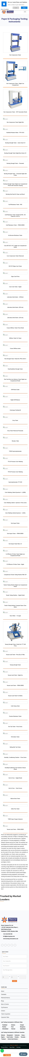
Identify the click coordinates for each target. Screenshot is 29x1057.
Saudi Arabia (10, 1037)
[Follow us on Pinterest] (15, 945)
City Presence (4, 1007)
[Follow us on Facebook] (2, 945)
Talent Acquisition (5, 1014)
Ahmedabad (5, 1029)
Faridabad (4, 1025)
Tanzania (23, 1037)
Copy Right (12, 1047)
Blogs (2, 1001)
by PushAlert (5, 9)
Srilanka (17, 1037)
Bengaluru (22, 1027)
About (2, 991)
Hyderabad (22, 1029)
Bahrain (3, 1035)
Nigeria (3, 1037)
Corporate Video (5, 1017)
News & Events (5, 1004)
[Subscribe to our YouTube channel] (9, 945)
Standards (3, 994)
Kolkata (13, 1025)
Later (16, 8)
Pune (12, 1027)
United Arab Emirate (13, 1039)
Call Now (7, 1055)
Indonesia (17, 1035)
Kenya (23, 1035)
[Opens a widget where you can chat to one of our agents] (23, 1054)
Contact (3, 1010)
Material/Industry (5, 997)
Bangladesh (10, 1035)
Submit (14, 980)
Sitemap (18, 1047)
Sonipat (22, 1025)
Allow (24, 8)
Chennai (13, 1029)
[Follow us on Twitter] (5, 945)
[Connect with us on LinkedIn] (12, 945)
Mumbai (4, 1027)
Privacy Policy (4, 1047)
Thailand (3, 1039)
